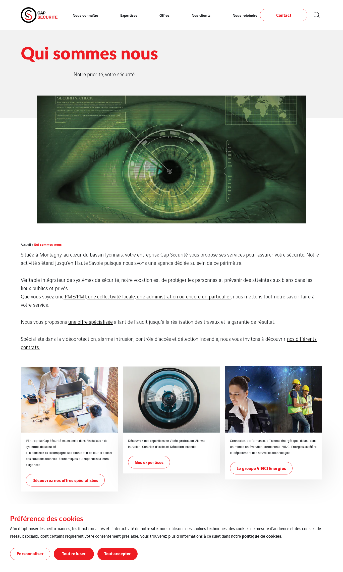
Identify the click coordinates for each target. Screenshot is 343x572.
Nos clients (201, 15)
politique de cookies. (262, 536)
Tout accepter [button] (117, 553)
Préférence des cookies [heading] (46, 518)
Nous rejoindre (245, 15)
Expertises (128, 15)
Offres (164, 15)
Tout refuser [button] (74, 553)
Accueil (26, 244)
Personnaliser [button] (30, 553)
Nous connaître (85, 15)
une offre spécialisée (90, 321)
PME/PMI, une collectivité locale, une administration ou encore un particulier (147, 296)
